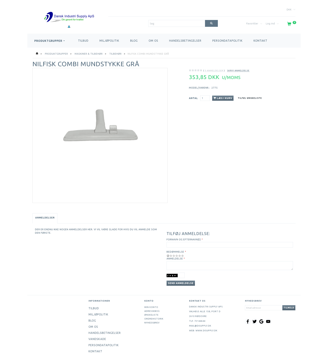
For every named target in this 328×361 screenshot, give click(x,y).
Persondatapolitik (227, 40)
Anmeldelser (45, 217)
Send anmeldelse (181, 283)
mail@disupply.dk (200, 325)
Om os (153, 40)
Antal (194, 98)
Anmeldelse (175, 258)
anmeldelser (214, 70)
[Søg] (211, 23)
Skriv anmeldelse (238, 70)
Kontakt (260, 40)
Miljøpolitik (109, 40)
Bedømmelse (175, 251)
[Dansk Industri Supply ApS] (69, 12)
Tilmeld (289, 308)
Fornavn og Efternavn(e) (184, 239)
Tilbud (83, 40)
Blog (134, 40)
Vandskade (97, 339)
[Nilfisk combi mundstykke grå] (100, 135)
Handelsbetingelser (185, 40)
